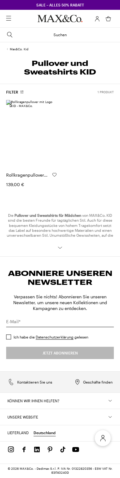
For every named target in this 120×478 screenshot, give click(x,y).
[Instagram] (11, 449)
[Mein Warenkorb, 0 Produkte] (108, 19)
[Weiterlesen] (60, 248)
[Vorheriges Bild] (16, 133)
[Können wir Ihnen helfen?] (110, 400)
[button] (97, 19)
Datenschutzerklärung (55, 337)
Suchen (60, 35)
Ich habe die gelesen (51, 337)
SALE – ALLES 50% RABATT (60, 5)
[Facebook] (24, 449)
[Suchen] (17, 19)
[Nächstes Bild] (47, 133)
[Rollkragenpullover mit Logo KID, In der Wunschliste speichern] (54, 174)
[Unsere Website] (110, 417)
